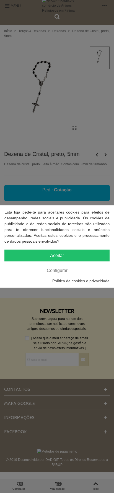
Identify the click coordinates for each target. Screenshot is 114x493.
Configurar (57, 270)
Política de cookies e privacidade (81, 281)
